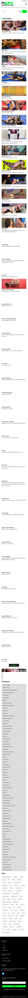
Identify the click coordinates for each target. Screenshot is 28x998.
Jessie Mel (20, 899)
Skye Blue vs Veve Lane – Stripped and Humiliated (13, 603)
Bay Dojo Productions (7, 703)
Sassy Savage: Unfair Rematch (9, 588)
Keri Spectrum (6, 904)
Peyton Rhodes (12, 921)
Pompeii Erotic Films (7, 815)
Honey (4, 907)
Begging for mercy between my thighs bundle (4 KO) (14, 500)
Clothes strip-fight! (6, 394)
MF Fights (5, 792)
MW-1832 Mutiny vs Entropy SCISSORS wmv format (13, 186)
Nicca (16, 915)
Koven (16, 918)
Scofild (4, 836)
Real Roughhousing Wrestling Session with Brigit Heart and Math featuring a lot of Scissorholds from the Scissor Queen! (14, 484)
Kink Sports (5, 769)
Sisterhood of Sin (6, 849)
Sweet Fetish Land (7, 867)
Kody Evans (15, 901)
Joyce (18, 912)
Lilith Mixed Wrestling (7, 787)
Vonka (8, 929)
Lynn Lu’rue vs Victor (6, 365)
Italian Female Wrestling (8, 751)
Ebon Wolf (5, 723)
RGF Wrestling (6, 828)
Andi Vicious (5, 910)
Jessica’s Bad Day (6, 83)
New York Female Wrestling (9, 805)
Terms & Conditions (7, 960)
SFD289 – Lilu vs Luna (7, 98)
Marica (8, 899)
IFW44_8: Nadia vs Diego (7, 112)
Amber (13, 879)
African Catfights (6, 685)
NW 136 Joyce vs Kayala (7, 408)
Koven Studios (6, 777)
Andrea (21, 876)
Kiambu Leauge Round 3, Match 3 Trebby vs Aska (13, 172)
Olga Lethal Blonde (7, 901)
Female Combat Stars (7, 728)
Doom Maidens (6, 720)
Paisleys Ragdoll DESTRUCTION (9, 320)
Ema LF (23, 912)
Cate (9, 912)
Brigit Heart (5, 710)
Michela (11, 918)
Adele (4, 899)
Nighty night (4, 661)
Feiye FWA (5, 926)
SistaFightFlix (6, 846)
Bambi (14, 899)
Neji (17, 904)
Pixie (14, 907)
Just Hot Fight (5, 759)
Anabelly (19, 907)
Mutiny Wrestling (6, 800)
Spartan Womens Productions (9, 857)
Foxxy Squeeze (6, 741)
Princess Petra (14, 896)
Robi (9, 879)
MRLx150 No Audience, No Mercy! (9, 617)
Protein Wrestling (6, 818)
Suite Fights (5, 862)
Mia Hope (22, 915)
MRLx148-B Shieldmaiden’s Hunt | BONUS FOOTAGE (13, 379)
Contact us (5, 950)
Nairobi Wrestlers (6, 803)
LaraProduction (6, 785)
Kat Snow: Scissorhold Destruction (10, 276)
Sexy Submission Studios (8, 844)
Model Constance (6, 795)
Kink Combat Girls (6, 767)
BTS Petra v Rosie (6, 574)
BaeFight (5, 700)
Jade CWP (5, 918)
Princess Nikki (15, 893)
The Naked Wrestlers (7, 869)
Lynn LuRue (5, 790)
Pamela (9, 907)
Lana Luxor (12, 926)
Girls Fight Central (7, 744)
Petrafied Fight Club (7, 810)
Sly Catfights (5, 854)
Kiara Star (5, 762)
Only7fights (5, 808)
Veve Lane (23, 885)
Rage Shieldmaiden (7, 823)
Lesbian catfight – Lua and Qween (9, 215)
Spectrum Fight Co (7, 859)
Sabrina (4, 833)
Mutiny (4, 879)
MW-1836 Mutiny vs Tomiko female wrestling (12, 350)
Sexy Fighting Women (7, 841)
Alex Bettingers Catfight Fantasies (10, 690)
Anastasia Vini (17, 924)
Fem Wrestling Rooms (7, 726)
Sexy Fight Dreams (7, 839)
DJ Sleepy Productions (7, 718)
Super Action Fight (7, 864)
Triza (21, 918)
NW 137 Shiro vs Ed (6, 646)
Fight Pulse (5, 736)
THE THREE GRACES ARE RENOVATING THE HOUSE (13, 514)
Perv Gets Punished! (6, 201)
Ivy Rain (9, 882)
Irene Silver (14, 929)
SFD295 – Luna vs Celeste (7, 543)
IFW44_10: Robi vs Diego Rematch (9, 529)
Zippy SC (20, 921)
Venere (13, 912)
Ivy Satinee (22, 910)
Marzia (15, 910)
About (4, 947)
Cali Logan (5, 713)
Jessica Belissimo (6, 754)
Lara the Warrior (17, 882)
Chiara (4, 915)
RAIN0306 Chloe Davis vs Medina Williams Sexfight (13, 423)
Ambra (4, 882)
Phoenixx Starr (6, 813)
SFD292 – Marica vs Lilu (7, 305)
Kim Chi (21, 896)
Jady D (4, 912)
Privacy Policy (6, 958)
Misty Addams (6, 896)
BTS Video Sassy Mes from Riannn (9, 157)
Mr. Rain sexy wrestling (8, 797)
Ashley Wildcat (6, 697)
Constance (15, 876)
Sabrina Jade (10, 915)
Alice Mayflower (6, 932)
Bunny (10, 924)
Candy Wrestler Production (8, 715)
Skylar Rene (5, 851)
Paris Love (10, 890)
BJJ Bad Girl (5, 708)
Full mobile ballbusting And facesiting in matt (12, 452)
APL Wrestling (6, 695)
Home (4, 945)
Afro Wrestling (6, 687)
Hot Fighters (5, 749)
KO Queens (5, 774)
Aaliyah (4, 890)
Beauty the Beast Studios (8, 705)
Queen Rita (5, 821)
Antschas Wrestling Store (8, 692)
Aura (4, 929)
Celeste (21, 904)
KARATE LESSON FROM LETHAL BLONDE (11, 246)
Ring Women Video (7, 831)
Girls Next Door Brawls (8, 746)
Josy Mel (4, 924)
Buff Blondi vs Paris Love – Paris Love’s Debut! (12, 127)
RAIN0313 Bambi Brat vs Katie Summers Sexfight (13, 632)
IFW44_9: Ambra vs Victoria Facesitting (11, 291)
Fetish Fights (5, 733)
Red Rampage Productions (8, 826)
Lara (11, 885)
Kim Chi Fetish (6, 764)
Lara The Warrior (6, 782)
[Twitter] (3, 973)
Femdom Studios (6, 731)
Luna (11, 910)
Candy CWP (19, 926)
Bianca (12, 904)
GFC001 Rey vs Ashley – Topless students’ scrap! (13, 33)
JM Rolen (5, 756)
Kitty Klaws (5, 772)
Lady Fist (5, 780)
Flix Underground (6, 738)
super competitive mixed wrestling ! (10, 437)
